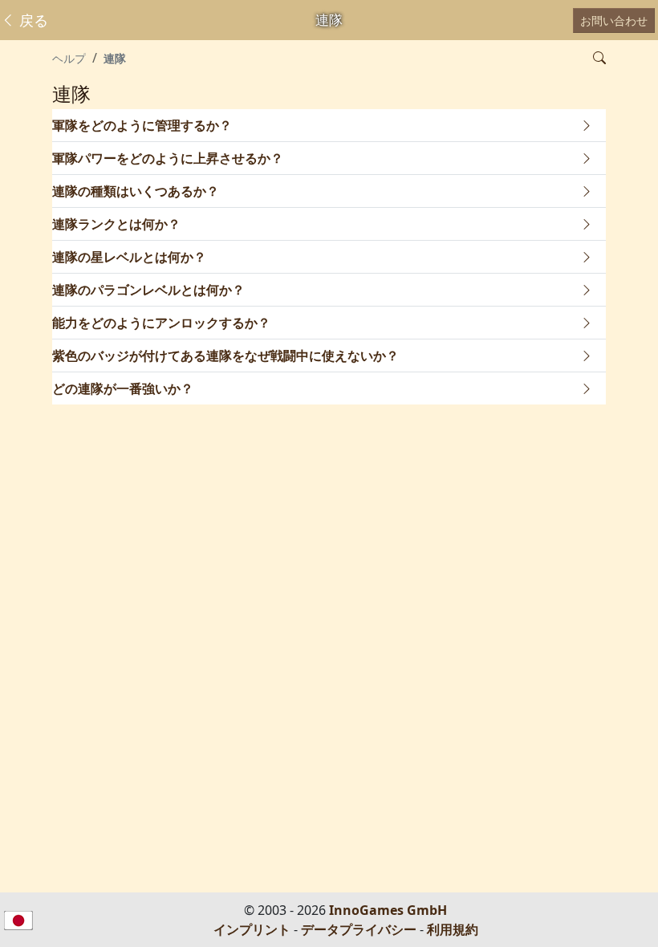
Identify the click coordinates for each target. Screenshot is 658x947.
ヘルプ (69, 58)
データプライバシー (358, 929)
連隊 (115, 58)
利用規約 (452, 929)
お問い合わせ (614, 20)
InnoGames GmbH (388, 910)
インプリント (251, 929)
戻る (31, 20)
